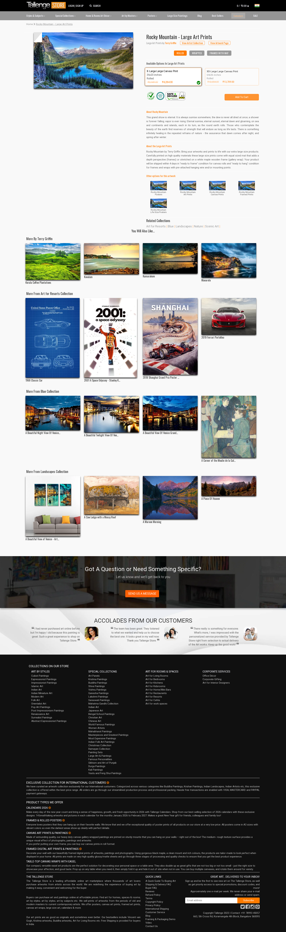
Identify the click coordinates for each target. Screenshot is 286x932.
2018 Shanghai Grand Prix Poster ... (161, 377)
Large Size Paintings (177, 15)
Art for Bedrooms (155, 679)
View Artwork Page (219, 43)
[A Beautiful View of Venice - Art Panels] (52, 506)
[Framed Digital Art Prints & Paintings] (80, 848)
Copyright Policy (154, 901)
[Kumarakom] (170, 258)
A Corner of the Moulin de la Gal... (218, 460)
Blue (171, 226)
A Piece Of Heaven (210, 498)
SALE (255, 15)
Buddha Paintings (97, 682)
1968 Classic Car (34, 380)
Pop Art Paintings (40, 707)
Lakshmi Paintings (98, 696)
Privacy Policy (152, 905)
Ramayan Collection (99, 748)
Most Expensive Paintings (102, 738)
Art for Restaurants (156, 693)
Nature (198, 226)
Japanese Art (95, 710)
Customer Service (155, 912)
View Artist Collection (192, 43)
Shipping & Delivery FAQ (158, 884)
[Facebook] (247, 907)
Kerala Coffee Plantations (38, 282)
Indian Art (36, 689)
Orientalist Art (38, 703)
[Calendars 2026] (49, 807)
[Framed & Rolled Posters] (63, 820)
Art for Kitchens (154, 682)
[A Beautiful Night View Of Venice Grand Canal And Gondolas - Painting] (52, 413)
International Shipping (157, 908)
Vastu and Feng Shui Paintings (104, 773)
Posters (152, 15)
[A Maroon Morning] (170, 497)
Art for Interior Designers (216, 682)
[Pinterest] (257, 907)
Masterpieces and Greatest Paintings (108, 734)
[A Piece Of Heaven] (228, 486)
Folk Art (35, 700)
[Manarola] (228, 260)
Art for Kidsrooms (155, 686)
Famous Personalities (100, 759)
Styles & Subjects (35, 15)
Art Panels (94, 675)
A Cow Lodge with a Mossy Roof (100, 517)
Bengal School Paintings (101, 714)
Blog (199, 15)
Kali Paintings (95, 769)
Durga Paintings (96, 766)
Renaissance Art (40, 714)
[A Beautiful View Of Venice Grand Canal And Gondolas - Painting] (170, 413)
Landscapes (184, 226)
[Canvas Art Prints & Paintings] (70, 833)
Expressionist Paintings (43, 679)
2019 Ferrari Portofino (212, 337)
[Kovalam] (111, 258)
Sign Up (80, 5)
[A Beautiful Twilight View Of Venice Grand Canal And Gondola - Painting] (111, 414)
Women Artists (96, 728)
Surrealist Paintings (41, 717)
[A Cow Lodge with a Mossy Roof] (111, 495)
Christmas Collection (99, 745)
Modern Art (37, 696)
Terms (148, 898)
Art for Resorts (156, 226)
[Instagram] (252, 907)
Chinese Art (94, 721)
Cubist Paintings (40, 675)
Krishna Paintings (97, 679)
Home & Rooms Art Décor (98, 15)
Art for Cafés (152, 700)
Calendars (238, 16)
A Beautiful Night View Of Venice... (42, 433)
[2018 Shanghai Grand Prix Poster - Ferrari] (170, 336)
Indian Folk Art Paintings (101, 741)
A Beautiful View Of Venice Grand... (160, 433)
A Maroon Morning (152, 522)
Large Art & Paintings (99, 755)
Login (71, 5)
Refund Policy (152, 894)
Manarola (206, 280)
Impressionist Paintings (44, 682)
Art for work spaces (156, 703)
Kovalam (88, 277)
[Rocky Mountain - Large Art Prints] (83, 60)
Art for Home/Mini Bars (158, 689)
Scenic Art (212, 226)
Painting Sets (95, 752)
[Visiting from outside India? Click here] (108, 782)
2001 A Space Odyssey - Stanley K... (102, 380)
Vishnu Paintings (97, 689)
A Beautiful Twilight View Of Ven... (101, 435)
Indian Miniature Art (41, 693)
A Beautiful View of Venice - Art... (42, 539)
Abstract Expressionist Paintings (49, 721)
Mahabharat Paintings (100, 731)
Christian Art (95, 717)
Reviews (149, 891)
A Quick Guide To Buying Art (160, 880)
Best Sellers (217, 15)
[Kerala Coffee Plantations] (52, 261)
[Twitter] (242, 907)
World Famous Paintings (101, 724)
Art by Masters (129, 15)
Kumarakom (149, 276)
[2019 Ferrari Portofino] (228, 316)
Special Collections (64, 15)
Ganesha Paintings (98, 693)
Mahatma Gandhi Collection (103, 703)
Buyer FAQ (151, 887)
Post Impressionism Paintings (47, 710)
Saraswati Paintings (99, 700)
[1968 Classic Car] (52, 338)
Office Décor (209, 675)
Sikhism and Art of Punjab (102, 762)
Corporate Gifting (212, 679)
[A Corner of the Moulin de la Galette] (228, 427)
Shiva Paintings (96, 686)
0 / (242, 5)
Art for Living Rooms (156, 675)
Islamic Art (37, 686)
